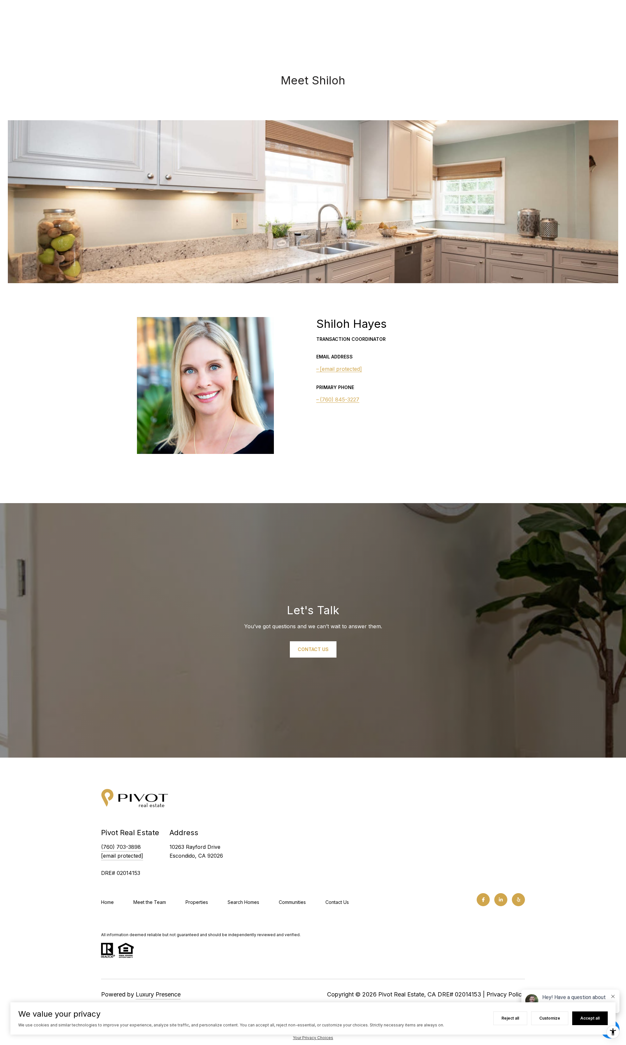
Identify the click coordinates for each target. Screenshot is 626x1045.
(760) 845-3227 (339, 399)
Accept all (590, 1018)
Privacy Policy (505, 994)
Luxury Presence (158, 994)
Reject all (510, 1018)
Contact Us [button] (313, 649)
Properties (197, 902)
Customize (549, 1018)
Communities (292, 902)
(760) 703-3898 (121, 847)
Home (107, 902)
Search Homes (243, 902)
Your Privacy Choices (313, 1037)
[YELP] (518, 899)
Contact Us (337, 902)
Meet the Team (149, 902)
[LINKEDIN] (500, 899)
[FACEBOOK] (483, 899)
